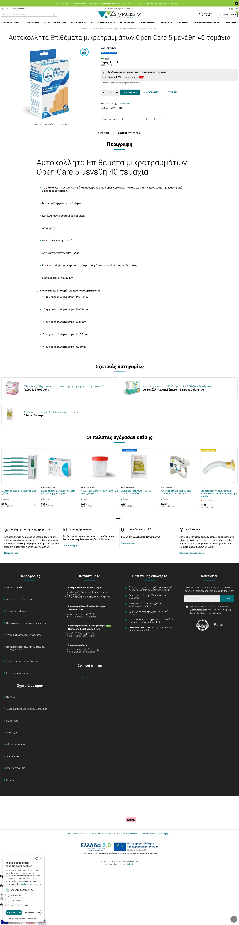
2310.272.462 (9, 8)
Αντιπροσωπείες (14, 587)
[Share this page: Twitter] (130, 119)
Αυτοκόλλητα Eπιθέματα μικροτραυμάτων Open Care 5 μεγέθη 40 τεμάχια (125, 28)
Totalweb (129, 864)
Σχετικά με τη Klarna (16, 611)
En (236, 8)
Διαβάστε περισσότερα (31, 884)
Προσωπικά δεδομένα (76, 833)
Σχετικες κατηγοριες (129, 133)
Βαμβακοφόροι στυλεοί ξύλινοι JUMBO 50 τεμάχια (136, 492)
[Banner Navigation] (235, 483)
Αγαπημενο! (152, 92)
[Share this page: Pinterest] (138, 119)
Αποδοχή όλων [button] (14, 913)
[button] (118, 518)
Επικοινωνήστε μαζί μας (18, 673)
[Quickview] (34, 468)
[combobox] (36, 858)
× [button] (40, 858)
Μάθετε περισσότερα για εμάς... (155, 590)
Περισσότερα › (12, 553)
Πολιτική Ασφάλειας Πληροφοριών (156, 833)
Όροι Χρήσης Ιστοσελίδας (101, 833)
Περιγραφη (103, 133)
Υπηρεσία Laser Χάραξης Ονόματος (23, 635)
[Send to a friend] (162, 119)
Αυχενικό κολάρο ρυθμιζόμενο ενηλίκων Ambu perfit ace (176, 492)
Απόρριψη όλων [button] (32, 913)
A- (2, 894)
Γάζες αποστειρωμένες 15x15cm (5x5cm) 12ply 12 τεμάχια (58, 492)
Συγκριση (172, 92)
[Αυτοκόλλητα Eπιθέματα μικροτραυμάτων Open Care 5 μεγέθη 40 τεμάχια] (49, 83)
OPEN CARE (125, 103)
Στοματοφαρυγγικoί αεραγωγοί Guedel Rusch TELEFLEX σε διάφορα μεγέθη (219, 493)
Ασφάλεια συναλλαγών (127, 833)
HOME (84, 28)
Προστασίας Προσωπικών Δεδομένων (205, 613)
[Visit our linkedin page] (93, 678)
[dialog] (23, 888)
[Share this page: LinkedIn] (146, 119)
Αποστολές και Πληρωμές (19, 599)
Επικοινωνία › (21, 8)
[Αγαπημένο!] (34, 475)
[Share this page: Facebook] (122, 119)
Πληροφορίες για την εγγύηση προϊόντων (26, 623)
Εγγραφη (227, 599)
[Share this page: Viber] (154, 119)
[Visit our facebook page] (85, 678)
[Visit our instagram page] (89, 678)
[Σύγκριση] (34, 481)
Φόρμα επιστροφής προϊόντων (22, 661)
